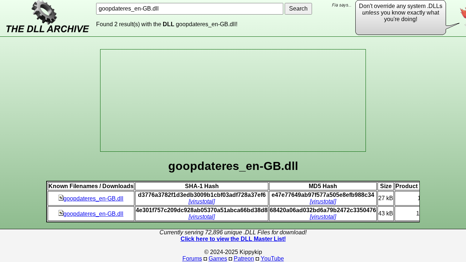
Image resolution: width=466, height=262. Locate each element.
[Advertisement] (233, 100)
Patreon (244, 258)
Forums (192, 258)
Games (218, 258)
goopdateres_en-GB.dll (93, 198)
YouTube (272, 258)
